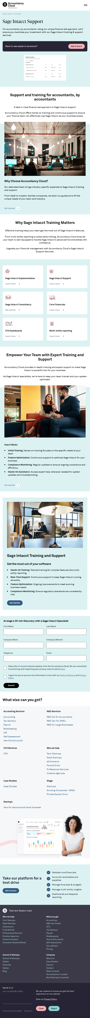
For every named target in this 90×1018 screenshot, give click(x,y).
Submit (11, 685)
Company (50, 955)
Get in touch (76, 46)
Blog (5, 971)
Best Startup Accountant (57, 977)
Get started (9, 208)
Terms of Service (67, 675)
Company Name (11, 639)
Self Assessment (12, 736)
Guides (6, 961)
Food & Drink (53, 765)
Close (41, 1008)
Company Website (54, 639)
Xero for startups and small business (22, 807)
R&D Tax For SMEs (56, 721)
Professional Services (58, 769)
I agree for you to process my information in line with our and (47, 676)
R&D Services (54, 711)
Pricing (49, 949)
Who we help (53, 748)
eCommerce (53, 761)
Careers (49, 965)
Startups (51, 786)
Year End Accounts (13, 740)
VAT (5, 732)
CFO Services (10, 748)
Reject (54, 1008)
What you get (52, 916)
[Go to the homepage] (13, 5)
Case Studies (10, 780)
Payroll (7, 724)
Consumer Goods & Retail (14, 942)
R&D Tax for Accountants (59, 717)
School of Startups (11, 955)
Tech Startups (54, 753)
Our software (52, 946)
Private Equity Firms (57, 794)
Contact (50, 968)
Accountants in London (57, 974)
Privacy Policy (50, 999)
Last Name (51, 626)
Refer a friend (52, 971)
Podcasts (7, 965)
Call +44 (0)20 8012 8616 (13, 991)
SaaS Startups (54, 757)
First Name (9, 626)
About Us (50, 958)
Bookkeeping (10, 728)
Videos (6, 968)
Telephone (8, 653)
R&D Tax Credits (53, 923)
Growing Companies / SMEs (61, 790)
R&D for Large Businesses (60, 724)
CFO (6, 753)
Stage (50, 780)
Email (48, 653)
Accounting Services (14, 711)
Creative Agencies (56, 773)
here (63, 669)
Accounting (9, 717)
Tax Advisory (10, 721)
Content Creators (10, 939)
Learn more (10, 284)
